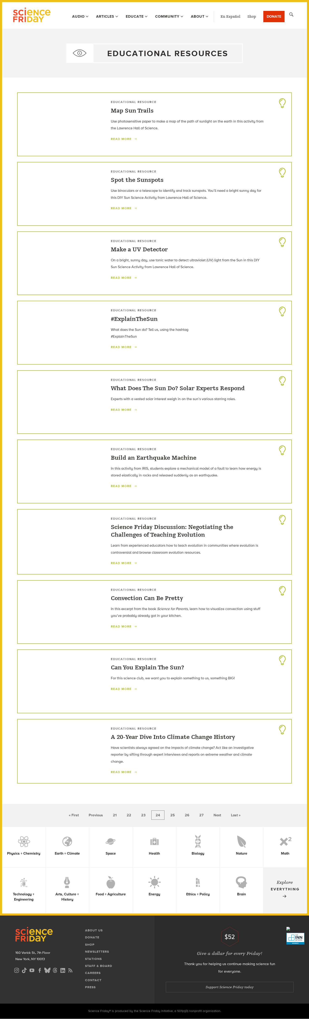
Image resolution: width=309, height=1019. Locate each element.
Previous (96, 815)
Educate (135, 16)
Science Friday (31, 15)
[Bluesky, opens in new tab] (47, 970)
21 (115, 815)
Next (217, 815)
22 (129, 815)
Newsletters (97, 952)
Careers (93, 973)
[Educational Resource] (282, 102)
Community (167, 16)
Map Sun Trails (132, 110)
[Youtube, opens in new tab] (32, 970)
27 (201, 815)
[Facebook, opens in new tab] (39, 970)
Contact (93, 980)
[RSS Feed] (70, 970)
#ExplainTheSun (134, 319)
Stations (93, 959)
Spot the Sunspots (137, 180)
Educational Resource (134, 102)
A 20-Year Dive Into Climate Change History (173, 737)
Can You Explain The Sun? (147, 667)
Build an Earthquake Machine (153, 457)
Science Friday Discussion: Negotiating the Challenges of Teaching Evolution (172, 531)
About (197, 16)
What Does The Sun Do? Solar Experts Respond (178, 388)
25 (172, 815)
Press (90, 987)
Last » (235, 815)
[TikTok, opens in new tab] (24, 970)
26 (187, 815)
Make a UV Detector (139, 249)
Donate (274, 16)
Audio (78, 16)
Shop (251, 16)
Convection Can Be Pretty (147, 598)
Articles (105, 16)
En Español (230, 16)
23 (143, 815)
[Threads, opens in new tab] (55, 970)
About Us (94, 930)
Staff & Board (98, 966)
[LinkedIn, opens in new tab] (62, 970)
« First (74, 815)
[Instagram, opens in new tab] (16, 970)
